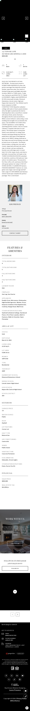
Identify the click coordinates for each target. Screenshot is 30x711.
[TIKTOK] (14, 679)
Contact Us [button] (15, 543)
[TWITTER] (8, 679)
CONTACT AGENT (15, 233)
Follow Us (15, 568)
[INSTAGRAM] (11, 675)
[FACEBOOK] (6, 675)
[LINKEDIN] (17, 675)
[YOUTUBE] (22, 675)
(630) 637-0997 (9, 640)
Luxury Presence (15, 690)
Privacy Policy (22, 698)
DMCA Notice (15, 701)
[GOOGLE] (19, 679)
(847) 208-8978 (6, 216)
